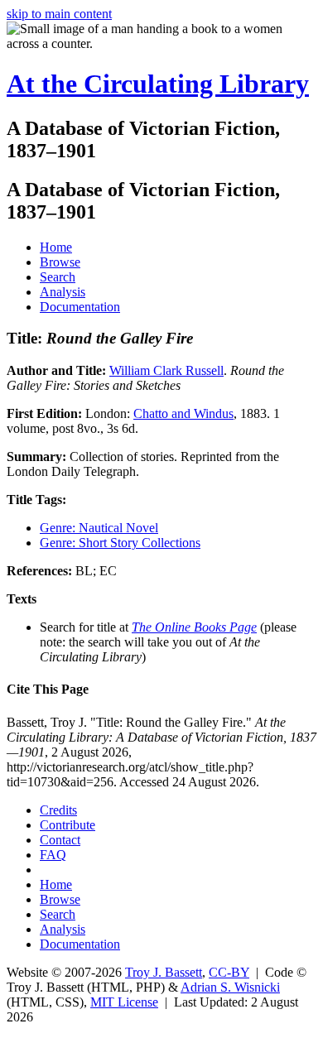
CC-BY (229, 972)
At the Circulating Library (158, 84)
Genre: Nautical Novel (99, 528)
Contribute (67, 825)
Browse (60, 262)
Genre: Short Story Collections (120, 543)
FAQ (53, 855)
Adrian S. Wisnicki (230, 987)
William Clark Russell (166, 370)
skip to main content (59, 14)
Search (57, 277)
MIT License (124, 1002)
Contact (60, 840)
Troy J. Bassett (163, 972)
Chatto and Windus (183, 413)
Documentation (80, 307)
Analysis (62, 292)
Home (56, 247)
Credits (58, 810)
